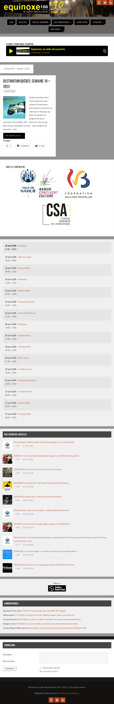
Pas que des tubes (26, 301)
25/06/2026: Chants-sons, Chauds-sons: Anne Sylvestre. (38, 496)
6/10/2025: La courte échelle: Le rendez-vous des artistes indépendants (47, 623)
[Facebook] (99, 2)
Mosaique (22, 245)
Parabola (61, 693)
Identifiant (7, 654)
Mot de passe (9, 661)
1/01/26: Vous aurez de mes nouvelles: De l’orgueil (43, 610)
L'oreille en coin (25, 369)
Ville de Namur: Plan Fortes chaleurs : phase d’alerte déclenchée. (41, 510)
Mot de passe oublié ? (48, 671)
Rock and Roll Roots (27, 313)
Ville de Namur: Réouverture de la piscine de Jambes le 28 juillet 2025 (56, 628)
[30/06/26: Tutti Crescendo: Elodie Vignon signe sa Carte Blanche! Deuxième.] (7, 463)
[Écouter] (11, 50)
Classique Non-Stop (26, 380)
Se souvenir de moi (51, 667)
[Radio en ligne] (104, 51)
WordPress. (74, 693)
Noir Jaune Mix (24, 346)
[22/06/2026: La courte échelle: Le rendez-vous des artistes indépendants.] (7, 558)
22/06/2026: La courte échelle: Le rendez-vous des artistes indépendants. (45, 551)
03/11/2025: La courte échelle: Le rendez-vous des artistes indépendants (49, 619)
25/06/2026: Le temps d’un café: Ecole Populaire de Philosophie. (41, 483)
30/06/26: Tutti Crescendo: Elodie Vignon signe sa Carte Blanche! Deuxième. (46, 455)
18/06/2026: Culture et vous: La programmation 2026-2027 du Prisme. (44, 564)
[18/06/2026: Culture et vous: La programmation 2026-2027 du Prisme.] (7, 572)
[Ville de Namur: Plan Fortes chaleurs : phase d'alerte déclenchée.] (7, 517)
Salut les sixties (24, 257)
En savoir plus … (14, 136)
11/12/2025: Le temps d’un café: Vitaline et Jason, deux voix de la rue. (45, 615)
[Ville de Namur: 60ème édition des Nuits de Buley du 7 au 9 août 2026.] (7, 449)
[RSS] (110, 2)
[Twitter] (104, 2)
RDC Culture (23, 358)
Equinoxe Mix (24, 268)
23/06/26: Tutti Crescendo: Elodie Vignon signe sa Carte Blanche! (42, 524)
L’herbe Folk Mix (25, 391)
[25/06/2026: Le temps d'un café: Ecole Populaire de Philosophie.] (7, 490)
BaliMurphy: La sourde (40, 52)
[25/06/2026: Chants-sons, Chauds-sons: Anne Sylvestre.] (7, 503)
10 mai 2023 (10, 91)
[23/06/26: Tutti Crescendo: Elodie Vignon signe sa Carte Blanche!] (7, 531)
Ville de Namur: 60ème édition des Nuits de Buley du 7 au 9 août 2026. (44, 442)
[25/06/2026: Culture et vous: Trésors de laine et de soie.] (7, 476)
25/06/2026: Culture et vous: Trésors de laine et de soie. (38, 469)
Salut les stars (24, 335)
